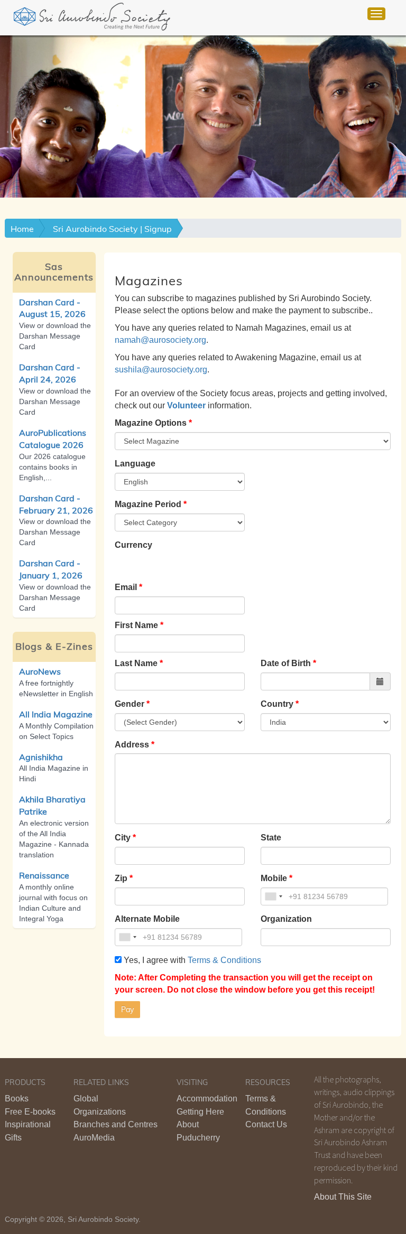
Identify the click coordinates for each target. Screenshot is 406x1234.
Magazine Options (151, 422)
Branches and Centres (115, 1124)
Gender (129, 703)
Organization (286, 918)
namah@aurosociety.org (160, 339)
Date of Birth (286, 663)
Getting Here (200, 1111)
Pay (127, 1009)
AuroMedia (94, 1137)
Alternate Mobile (147, 918)
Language (135, 463)
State (271, 837)
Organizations (99, 1111)
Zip (121, 878)
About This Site (343, 1196)
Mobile (274, 878)
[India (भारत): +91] (273, 896)
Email (126, 587)
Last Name (136, 663)
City (123, 837)
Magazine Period (148, 504)
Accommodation (207, 1098)
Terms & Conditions (224, 960)
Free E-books (30, 1111)
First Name (136, 625)
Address (132, 744)
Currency (133, 544)
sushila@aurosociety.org (161, 369)
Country (277, 703)
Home (22, 228)
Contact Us (266, 1124)
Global (85, 1098)
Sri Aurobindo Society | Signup (112, 228)
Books (17, 1098)
